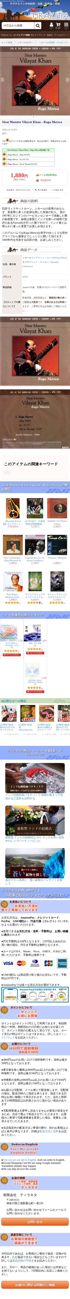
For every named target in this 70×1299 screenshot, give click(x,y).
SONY (14, 130)
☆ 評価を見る (57, 190)
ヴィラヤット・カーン (42, 258)
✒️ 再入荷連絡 (41, 190)
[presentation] (2, 80)
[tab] (6, 35)
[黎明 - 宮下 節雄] (32, 641)
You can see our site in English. (20, 1159)
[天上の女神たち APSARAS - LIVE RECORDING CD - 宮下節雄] (9, 641)
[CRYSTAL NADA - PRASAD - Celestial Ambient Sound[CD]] (32, 678)
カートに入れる (13, 655)
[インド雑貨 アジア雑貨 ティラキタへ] (35, 10)
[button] (33, 117)
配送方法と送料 (48, 1131)
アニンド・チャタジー (40, 262)
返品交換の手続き (23, 1260)
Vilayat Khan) (60, 258)
